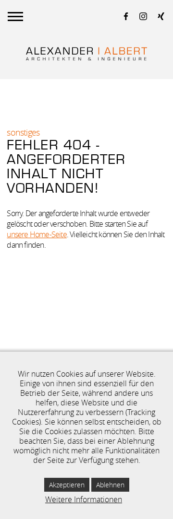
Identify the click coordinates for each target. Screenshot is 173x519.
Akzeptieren (67, 484)
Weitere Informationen (83, 499)
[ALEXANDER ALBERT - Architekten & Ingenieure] (86, 54)
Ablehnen (110, 484)
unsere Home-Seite (36, 234)
